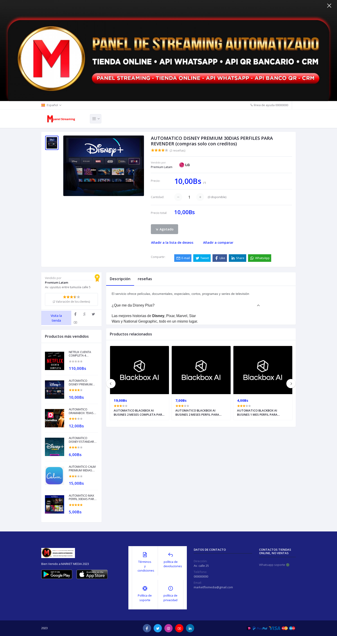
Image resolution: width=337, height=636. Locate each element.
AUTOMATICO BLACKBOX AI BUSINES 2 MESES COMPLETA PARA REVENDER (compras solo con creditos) (139, 412)
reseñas (145, 278)
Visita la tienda (56, 318)
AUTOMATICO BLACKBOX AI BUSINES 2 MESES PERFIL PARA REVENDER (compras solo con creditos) (197, 412)
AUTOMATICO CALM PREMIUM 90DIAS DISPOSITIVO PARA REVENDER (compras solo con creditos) (83, 468)
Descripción (120, 278)
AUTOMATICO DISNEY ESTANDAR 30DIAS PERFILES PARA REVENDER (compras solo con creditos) (81, 439)
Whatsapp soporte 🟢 (274, 565)
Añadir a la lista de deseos (172, 242)
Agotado (166, 229)
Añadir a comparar (218, 242)
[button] (186, 305)
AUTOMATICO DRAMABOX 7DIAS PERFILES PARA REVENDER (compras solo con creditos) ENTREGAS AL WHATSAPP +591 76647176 (83, 411)
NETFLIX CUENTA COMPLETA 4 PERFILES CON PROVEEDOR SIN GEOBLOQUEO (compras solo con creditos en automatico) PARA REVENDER (81, 353)
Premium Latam (161, 167)
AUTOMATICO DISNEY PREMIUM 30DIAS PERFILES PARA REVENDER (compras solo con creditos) (81, 382)
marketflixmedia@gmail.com (213, 587)
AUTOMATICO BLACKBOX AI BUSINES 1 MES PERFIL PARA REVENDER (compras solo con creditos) (258, 412)
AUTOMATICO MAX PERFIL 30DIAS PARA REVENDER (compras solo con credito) (83, 497)
